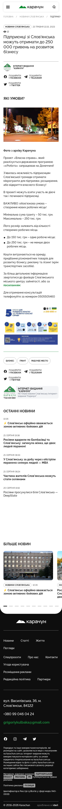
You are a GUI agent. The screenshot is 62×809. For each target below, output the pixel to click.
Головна (8, 17)
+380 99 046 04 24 (18, 714)
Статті (25, 640)
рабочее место (39, 361)
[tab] (5, 606)
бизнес (10, 361)
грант (23, 361)
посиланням (11, 285)
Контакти (51, 657)
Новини (8, 640)
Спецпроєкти (12, 657)
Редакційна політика (16, 679)
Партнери (43, 679)
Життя (40, 640)
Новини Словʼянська (32, 17)
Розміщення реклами (17, 672)
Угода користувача (16, 664)
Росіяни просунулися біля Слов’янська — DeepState (30, 494)
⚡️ (28, 425)
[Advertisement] (31, 517)
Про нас (33, 657)
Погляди (8, 648)
